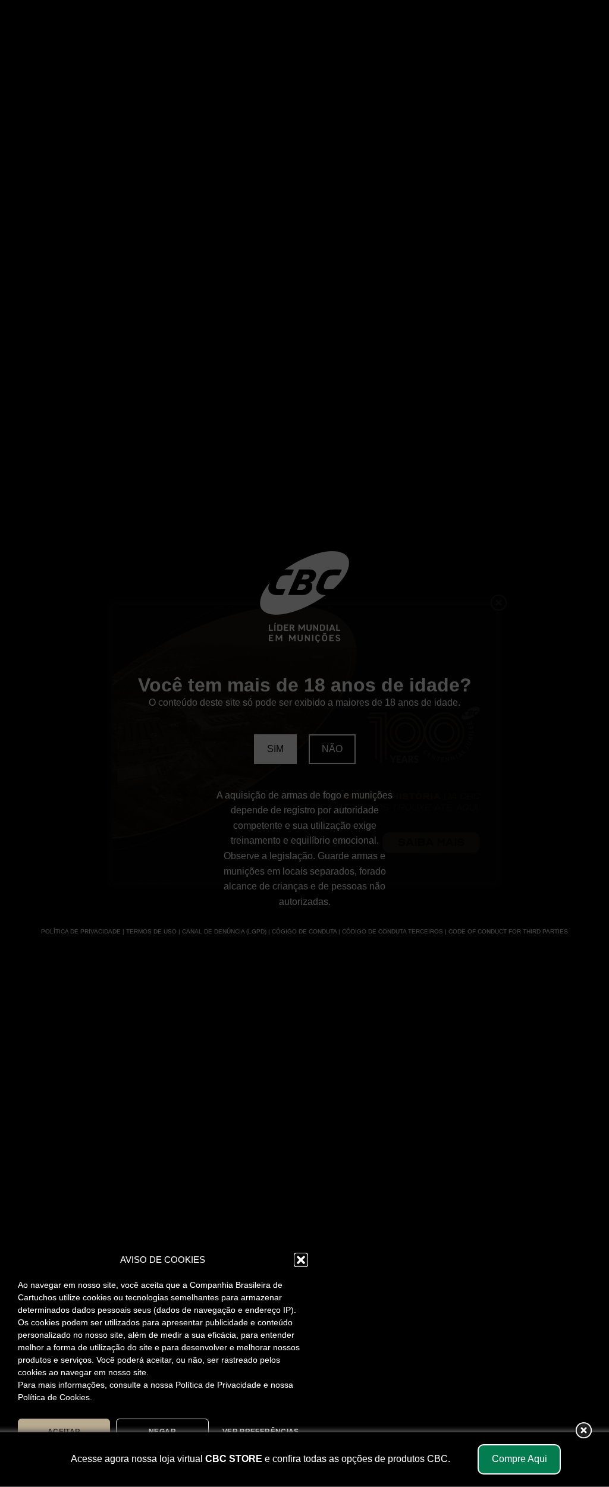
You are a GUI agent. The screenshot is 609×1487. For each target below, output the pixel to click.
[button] (301, 1260)
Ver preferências (260, 1432)
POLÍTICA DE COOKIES (102, 1459)
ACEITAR (64, 1432)
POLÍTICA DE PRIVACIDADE (208, 1459)
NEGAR (162, 1432)
